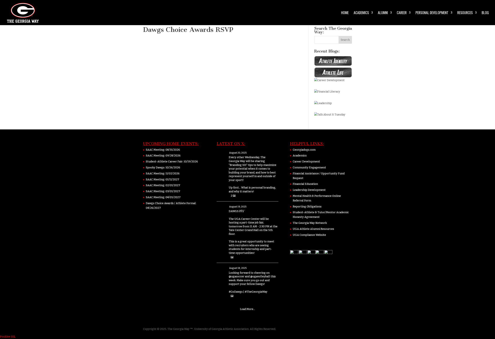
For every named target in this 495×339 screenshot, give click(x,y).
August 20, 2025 (238, 152)
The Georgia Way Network (310, 223)
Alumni (383, 13)
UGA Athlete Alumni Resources (313, 229)
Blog (485, 13)
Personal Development (432, 13)
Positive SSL (7, 336)
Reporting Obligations (307, 206)
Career (402, 13)
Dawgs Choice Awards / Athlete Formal (171, 203)
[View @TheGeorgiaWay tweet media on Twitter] (232, 257)
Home (345, 13)
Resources (465, 13)
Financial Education (305, 184)
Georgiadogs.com (304, 149)
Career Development (306, 161)
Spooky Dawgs (155, 167)
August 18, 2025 (238, 268)
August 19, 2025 (238, 206)
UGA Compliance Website (309, 235)
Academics (361, 13)
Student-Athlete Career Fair (164, 161)
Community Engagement (309, 167)
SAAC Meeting (155, 149)
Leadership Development (309, 190)
